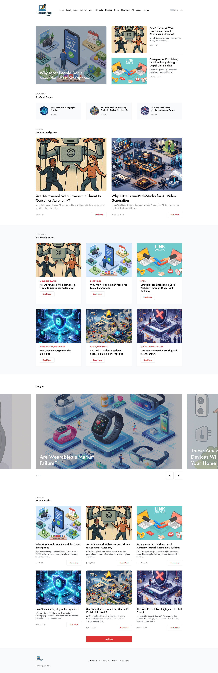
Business (45, 281)
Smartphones (95, 281)
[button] (173, 10)
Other (143, 281)
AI (40, 281)
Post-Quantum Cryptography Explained (62, 108)
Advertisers (93, 660)
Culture (53, 281)
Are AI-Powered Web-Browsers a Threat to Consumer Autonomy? (162, 31)
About (114, 660)
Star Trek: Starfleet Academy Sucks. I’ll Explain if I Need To (114, 108)
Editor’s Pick (102, 347)
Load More (109, 639)
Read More (99, 214)
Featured (49, 347)
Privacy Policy (124, 660)
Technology (59, 347)
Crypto (42, 347)
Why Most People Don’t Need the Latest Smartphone (108, 286)
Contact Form (104, 660)
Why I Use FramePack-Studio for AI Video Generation (144, 198)
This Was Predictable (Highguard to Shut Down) (163, 108)
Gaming (160, 347)
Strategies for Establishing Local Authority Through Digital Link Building (164, 62)
